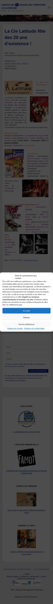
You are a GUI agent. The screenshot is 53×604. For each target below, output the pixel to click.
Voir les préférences (26, 324)
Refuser (26, 317)
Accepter (26, 311)
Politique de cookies (15, 328)
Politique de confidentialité (34, 328)
